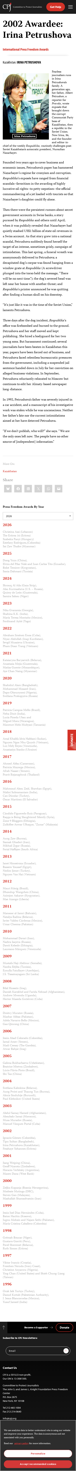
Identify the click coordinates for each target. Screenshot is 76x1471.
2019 (7, 703)
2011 (7, 906)
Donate (64, 1327)
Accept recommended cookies (38, 1464)
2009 (7, 956)
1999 (7, 1206)
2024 (7, 578)
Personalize (38, 1453)
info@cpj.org (9, 1418)
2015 (7, 807)
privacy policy (21, 1444)
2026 (7, 525)
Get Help (55, 7)
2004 (7, 1081)
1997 (7, 1255)
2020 (7, 678)
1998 (7, 1231)
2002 (7, 1131)
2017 (7, 757)
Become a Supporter (36, 1327)
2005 (7, 1056)
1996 (7, 1284)
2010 (7, 931)
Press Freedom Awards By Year (23, 507)
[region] (38, 1445)
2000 (7, 1181)
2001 (7, 1156)
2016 (7, 781)
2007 (7, 1006)
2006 (7, 1031)
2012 (7, 881)
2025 (7, 553)
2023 (7, 603)
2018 (7, 732)
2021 (7, 653)
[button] (38, 516)
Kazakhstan (10, 471)
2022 (7, 628)
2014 (7, 831)
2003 (7, 1106)
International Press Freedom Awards (26, 49)
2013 (7, 856)
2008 (7, 981)
